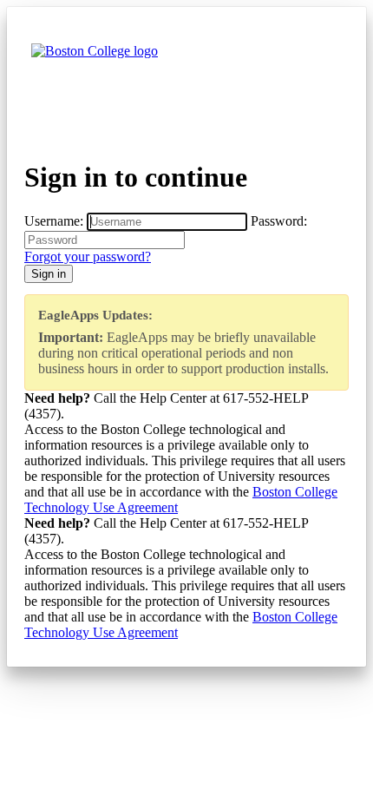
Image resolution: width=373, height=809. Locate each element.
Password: (279, 221)
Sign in (48, 273)
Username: (53, 221)
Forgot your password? (87, 256)
